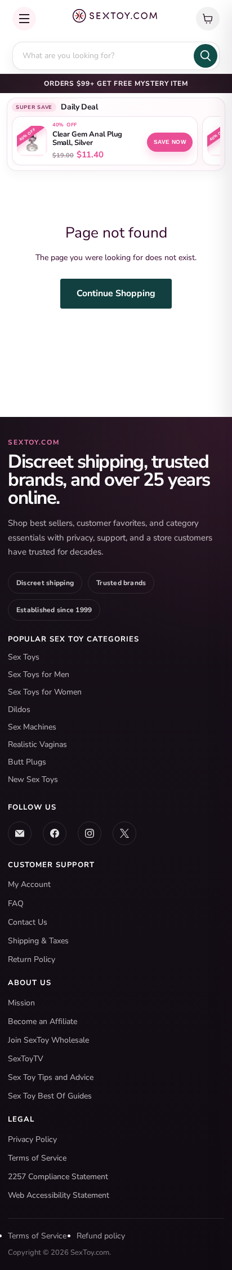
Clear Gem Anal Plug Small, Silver (87, 138)
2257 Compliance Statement (58, 1176)
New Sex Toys (33, 779)
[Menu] (24, 18)
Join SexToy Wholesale (48, 1040)
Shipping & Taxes (38, 940)
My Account (29, 884)
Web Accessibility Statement (58, 1195)
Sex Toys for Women (45, 692)
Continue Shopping (116, 293)
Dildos (19, 709)
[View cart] (208, 18)
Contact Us (27, 922)
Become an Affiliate (42, 1021)
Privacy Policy (32, 1139)
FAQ (16, 903)
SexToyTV (25, 1058)
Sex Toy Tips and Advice (50, 1077)
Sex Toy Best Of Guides (50, 1096)
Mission (21, 1002)
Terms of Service (37, 1158)
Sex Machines (32, 727)
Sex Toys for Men (38, 674)
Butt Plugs (27, 762)
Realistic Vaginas (37, 744)
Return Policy (31, 959)
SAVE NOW (170, 142)
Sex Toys (23, 657)
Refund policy (101, 1236)
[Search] (205, 56)
